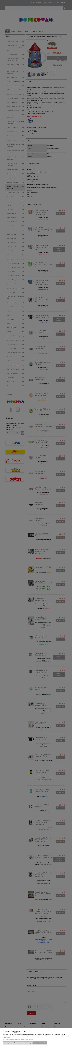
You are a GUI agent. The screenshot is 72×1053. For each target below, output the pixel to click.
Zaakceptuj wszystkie (40, 1043)
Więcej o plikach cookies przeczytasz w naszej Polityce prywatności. (18, 1039)
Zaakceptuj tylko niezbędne (12, 1043)
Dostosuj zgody (26, 1043)
